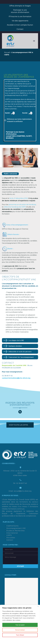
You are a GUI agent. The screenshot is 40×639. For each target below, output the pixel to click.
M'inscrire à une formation (20, 17)
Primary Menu (34, 40)
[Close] (38, 606)
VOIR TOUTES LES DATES (18, 425)
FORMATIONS (12, 526)
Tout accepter (20, 625)
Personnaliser (20, 630)
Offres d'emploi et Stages (20, 6)
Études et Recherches (15, 531)
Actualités (10, 538)
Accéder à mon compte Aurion (20, 25)
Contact (20, 29)
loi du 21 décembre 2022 (18, 198)
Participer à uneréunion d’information (20, 11)
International (12, 533)
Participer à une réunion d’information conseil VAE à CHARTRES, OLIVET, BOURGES (19, 135)
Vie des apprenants (20, 21)
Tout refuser (20, 635)
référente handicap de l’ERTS (15, 207)
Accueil (7, 52)
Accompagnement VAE (16, 528)
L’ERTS (9, 535)
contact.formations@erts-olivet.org (16, 378)
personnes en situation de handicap (22, 204)
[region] (20, 622)
